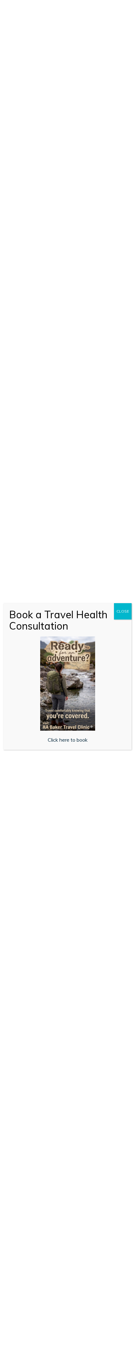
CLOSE (122, 611)
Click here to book (68, 740)
